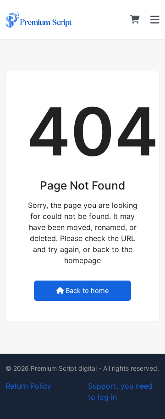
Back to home (87, 290)
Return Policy (28, 385)
